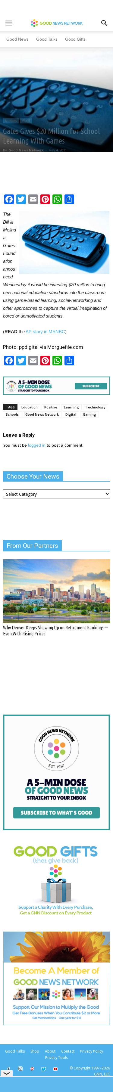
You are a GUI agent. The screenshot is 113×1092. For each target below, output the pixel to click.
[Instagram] (20, 1068)
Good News (17, 39)
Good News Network (26, 150)
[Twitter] (43, 1069)
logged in (37, 445)
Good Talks (47, 39)
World (26, 121)
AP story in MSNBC (45, 331)
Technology (95, 407)
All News (11, 121)
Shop (34, 1051)
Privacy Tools (56, 1057)
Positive (50, 407)
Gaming (89, 414)
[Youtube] (55, 1069)
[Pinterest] (31, 1069)
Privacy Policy (91, 1051)
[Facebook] (8, 1069)
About (50, 1051)
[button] (104, 23)
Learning (71, 407)
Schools (12, 414)
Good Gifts (75, 39)
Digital (70, 414)
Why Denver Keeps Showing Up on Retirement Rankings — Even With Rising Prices (55, 630)
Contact (67, 1051)
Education (29, 407)
